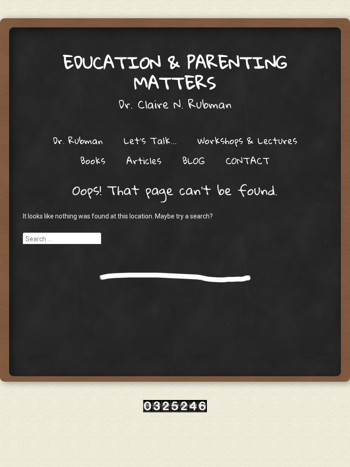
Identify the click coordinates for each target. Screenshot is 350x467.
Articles (143, 160)
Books (92, 160)
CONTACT (248, 160)
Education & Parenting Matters (175, 72)
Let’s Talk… (150, 140)
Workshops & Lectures (247, 140)
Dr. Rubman (78, 140)
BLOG (193, 160)
